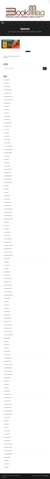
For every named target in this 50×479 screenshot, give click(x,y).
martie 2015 (7, 275)
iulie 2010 (7, 460)
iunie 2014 (7, 305)
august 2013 (7, 338)
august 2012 (7, 378)
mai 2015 (7, 268)
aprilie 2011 (7, 430)
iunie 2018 (7, 156)
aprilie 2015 (7, 272)
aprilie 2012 (7, 391)
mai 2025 (7, 83)
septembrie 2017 (9, 182)
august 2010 (7, 457)
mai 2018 (7, 159)
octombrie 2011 (8, 411)
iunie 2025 (7, 80)
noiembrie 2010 (8, 447)
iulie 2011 (6, 421)
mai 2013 (7, 348)
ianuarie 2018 (8, 172)
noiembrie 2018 (8, 152)
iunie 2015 (7, 265)
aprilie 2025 (7, 86)
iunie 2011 (7, 424)
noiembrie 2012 (8, 368)
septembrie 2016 (9, 219)
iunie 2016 (7, 225)
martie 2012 (7, 394)
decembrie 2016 (8, 209)
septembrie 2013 (9, 334)
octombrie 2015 (8, 252)
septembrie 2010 (9, 454)
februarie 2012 (8, 397)
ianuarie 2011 (7, 440)
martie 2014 (7, 315)
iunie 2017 (7, 189)
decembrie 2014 (8, 285)
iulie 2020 (7, 133)
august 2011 (7, 417)
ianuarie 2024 (8, 126)
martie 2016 (7, 235)
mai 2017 (7, 192)
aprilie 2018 (7, 162)
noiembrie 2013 (8, 328)
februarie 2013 (8, 358)
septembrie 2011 (8, 414)
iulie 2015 (7, 262)
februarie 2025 (8, 90)
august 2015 (7, 258)
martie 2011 (7, 434)
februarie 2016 (8, 239)
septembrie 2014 (9, 295)
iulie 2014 (7, 301)
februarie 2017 (8, 202)
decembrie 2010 (8, 444)
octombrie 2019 (8, 146)
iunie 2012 (7, 384)
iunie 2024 (7, 109)
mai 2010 (7, 467)
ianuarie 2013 (8, 361)
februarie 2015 (8, 278)
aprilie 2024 (7, 116)
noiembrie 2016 (8, 212)
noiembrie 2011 (8, 407)
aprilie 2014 (7, 311)
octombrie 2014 (8, 291)
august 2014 (7, 298)
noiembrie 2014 (8, 288)
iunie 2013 (7, 344)
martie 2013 (7, 354)
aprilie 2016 (7, 232)
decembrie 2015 (8, 245)
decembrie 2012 (8, 364)
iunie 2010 (7, 464)
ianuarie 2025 (8, 93)
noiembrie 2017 (8, 179)
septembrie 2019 (9, 149)
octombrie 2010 (8, 450)
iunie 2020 (7, 136)
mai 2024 (7, 113)
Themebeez (46, 475)
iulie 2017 (7, 186)
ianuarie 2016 (8, 242)
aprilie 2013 (7, 351)
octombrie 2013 (8, 331)
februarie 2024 (8, 123)
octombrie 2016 (8, 215)
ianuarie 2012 (8, 401)
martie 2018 (7, 166)
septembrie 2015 (9, 255)
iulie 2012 (7, 381)
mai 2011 (6, 427)
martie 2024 (7, 119)
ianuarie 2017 (8, 205)
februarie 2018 (8, 169)
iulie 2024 (7, 106)
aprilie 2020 (7, 139)
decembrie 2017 (8, 176)
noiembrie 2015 (8, 248)
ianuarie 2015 (8, 282)
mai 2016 (7, 229)
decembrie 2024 (9, 96)
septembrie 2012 (9, 374)
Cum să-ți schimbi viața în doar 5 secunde (11, 57)
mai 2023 (7, 129)
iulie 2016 (7, 222)
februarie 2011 (8, 437)
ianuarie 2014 (8, 321)
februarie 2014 (8, 318)
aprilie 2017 (7, 195)
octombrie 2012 (8, 371)
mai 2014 (7, 308)
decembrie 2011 (8, 404)
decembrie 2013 (8, 325)
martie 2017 (7, 199)
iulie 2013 (7, 341)
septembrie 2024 (9, 99)
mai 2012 (7, 387)
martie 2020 (7, 143)
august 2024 (7, 103)
